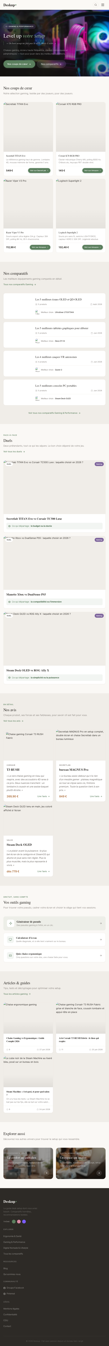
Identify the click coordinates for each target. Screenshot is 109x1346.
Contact (7, 1326)
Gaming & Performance (14, 1242)
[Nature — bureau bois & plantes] (14, 1221)
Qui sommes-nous (11, 1274)
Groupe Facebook (15, 1287)
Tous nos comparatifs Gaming (18, 284)
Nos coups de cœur (17, 64)
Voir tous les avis (11, 721)
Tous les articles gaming (15, 994)
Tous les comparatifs (13, 1253)
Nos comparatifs (49, 64)
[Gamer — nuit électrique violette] (24, 1221)
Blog (5, 1268)
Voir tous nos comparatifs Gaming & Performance (52, 413)
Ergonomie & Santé (12, 1236)
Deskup (9, 5)
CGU (5, 1320)
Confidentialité (10, 1314)
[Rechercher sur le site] (95, 5)
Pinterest (11, 1293)
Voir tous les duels (12, 451)
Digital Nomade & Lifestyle (15, 1248)
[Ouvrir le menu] (103, 5)
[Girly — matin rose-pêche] (19, 1221)
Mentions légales (11, 1308)
